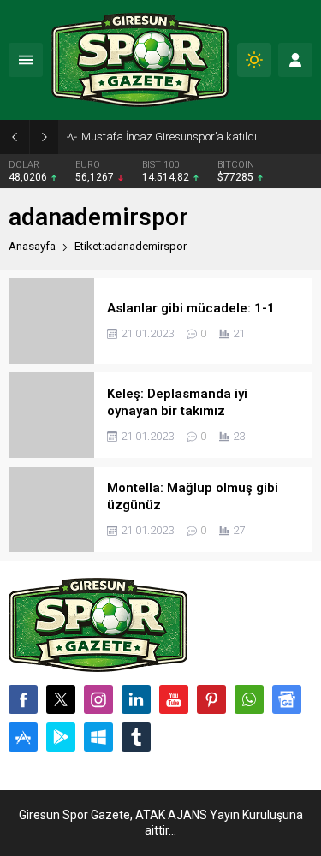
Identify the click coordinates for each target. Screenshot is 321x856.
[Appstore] (23, 737)
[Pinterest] (211, 699)
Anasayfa (32, 246)
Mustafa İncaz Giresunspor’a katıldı (169, 136)
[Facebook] (23, 699)
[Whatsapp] (249, 699)
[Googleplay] (60, 737)
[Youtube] (173, 699)
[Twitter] (60, 699)
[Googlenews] (286, 699)
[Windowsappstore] (98, 737)
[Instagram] (98, 699)
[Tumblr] (136, 737)
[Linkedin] (136, 699)
